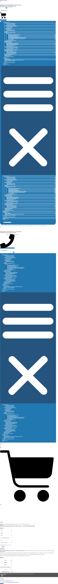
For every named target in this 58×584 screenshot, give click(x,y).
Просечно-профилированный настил (13, 44)
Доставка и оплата (6, 57)
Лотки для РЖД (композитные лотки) (11, 200)
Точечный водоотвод (8, 41)
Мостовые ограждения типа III (11, 53)
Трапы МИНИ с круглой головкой (13, 36)
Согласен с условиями (9, 582)
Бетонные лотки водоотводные (10, 23)
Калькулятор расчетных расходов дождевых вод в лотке (14, 214)
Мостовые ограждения (8, 50)
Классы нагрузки (7, 213)
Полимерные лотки (8, 28)
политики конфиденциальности (13, 582)
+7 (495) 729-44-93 (4, 10)
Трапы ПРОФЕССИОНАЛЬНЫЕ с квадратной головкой (17, 37)
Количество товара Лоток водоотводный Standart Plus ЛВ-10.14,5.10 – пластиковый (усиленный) (14, 524)
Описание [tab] (3, 546)
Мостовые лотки (7, 55)
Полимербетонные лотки (11, 29)
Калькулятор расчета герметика (10, 60)
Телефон (1, 579)
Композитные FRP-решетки (9, 56)
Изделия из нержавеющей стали (10, 32)
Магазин (6, 225)
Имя (1, 578)
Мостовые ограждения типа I (11, 51)
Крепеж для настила (10, 199)
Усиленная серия (9, 27)
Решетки (6, 31)
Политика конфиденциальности (10, 62)
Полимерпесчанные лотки (10, 30)
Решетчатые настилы (8, 42)
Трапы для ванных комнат (12, 35)
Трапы (8, 33)
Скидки (4, 219)
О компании (5, 61)
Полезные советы (6, 218)
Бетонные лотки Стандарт (11, 24)
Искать (2, 222)
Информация (5, 212)
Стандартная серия (10, 180)
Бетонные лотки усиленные (11, 178)
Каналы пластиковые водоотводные (11, 179)
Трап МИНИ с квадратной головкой (14, 34)
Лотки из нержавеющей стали (11, 40)
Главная (2, 225)
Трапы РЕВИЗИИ (11, 39)
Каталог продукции (6, 22)
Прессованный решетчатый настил (12, 43)
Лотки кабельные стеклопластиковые (11, 49)
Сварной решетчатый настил (11, 45)
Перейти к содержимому (3, 0)
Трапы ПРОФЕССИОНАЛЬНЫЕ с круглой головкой (16, 38)
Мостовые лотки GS (9, 48)
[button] (28, 120)
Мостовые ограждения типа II (11, 52)
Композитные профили (8, 54)
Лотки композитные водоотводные (13, 201)
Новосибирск (17, 234)
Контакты (4, 63)
